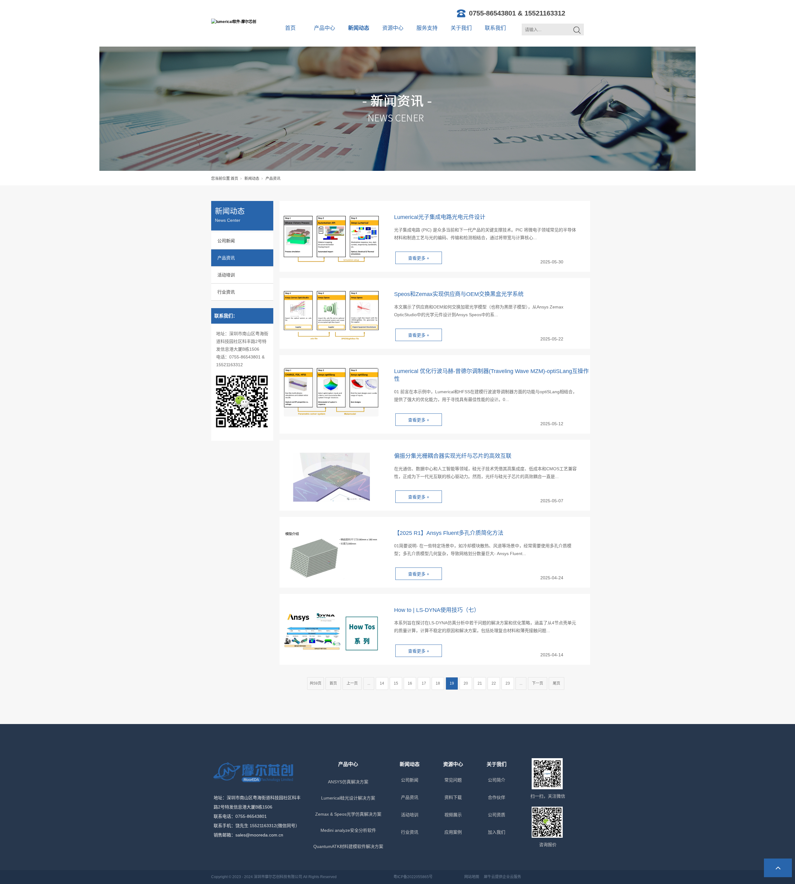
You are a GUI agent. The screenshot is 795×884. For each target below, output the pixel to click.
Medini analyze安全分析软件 (348, 830)
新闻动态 (358, 28)
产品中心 (324, 28)
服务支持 (427, 28)
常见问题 (453, 779)
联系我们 (495, 28)
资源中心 (392, 28)
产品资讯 (226, 258)
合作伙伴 (496, 797)
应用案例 (453, 832)
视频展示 (453, 814)
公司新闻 (226, 241)
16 (410, 683)
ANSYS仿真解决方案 (348, 781)
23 (508, 683)
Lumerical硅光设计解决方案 (348, 797)
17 (424, 683)
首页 (290, 28)
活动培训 (226, 275)
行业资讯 (226, 292)
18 (438, 683)
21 (480, 683)
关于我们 (461, 28)
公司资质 (496, 814)
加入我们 (496, 832)
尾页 (556, 683)
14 (382, 683)
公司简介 (496, 779)
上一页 (352, 683)
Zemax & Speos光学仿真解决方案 (348, 814)
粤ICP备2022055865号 (413, 877)
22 (494, 683)
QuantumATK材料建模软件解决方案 (348, 846)
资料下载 (453, 797)
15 (396, 683)
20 (466, 683)
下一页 (537, 683)
